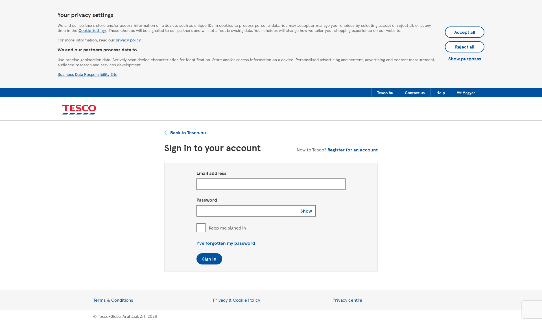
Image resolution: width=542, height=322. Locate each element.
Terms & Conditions (113, 300)
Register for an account (352, 149)
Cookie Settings (92, 30)
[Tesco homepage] (79, 110)
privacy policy (128, 40)
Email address (211, 173)
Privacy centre (347, 300)
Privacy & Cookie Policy (236, 300)
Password (206, 200)
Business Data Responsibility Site (87, 74)
